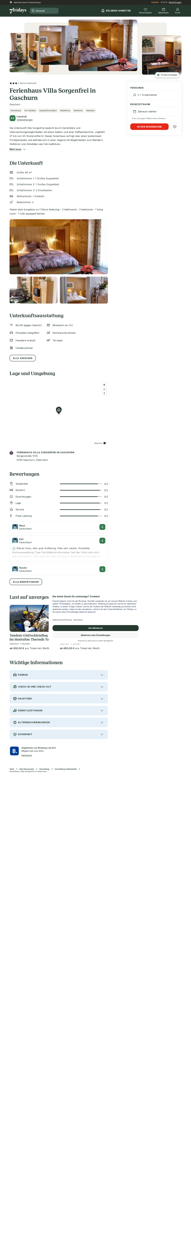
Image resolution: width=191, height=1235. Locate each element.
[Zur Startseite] (18, 11)
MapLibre (98, 443)
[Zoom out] (104, 389)
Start (12, 769)
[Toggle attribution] (104, 443)
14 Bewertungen (25, 119)
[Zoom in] (104, 385)
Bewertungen (175, 2)
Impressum (26, 755)
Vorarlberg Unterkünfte (66, 769)
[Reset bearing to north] (104, 393)
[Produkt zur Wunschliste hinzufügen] (174, 126)
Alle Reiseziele (26, 769)
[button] (15, 149)
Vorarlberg (44, 769)
